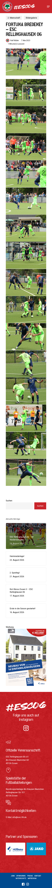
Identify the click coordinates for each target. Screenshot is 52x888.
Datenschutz (21, 878)
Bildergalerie (31, 18)
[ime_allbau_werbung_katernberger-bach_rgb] (26, 687)
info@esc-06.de (19, 817)
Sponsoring (21, 876)
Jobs (13, 876)
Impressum (32, 878)
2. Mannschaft (14, 18)
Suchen (9, 500)
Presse (30, 876)
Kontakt (37, 876)
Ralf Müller (14, 40)
